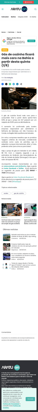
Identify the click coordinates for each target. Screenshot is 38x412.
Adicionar (31, 41)
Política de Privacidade (11, 404)
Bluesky (28, 177)
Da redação (8, 78)
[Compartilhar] (21, 84)
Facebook (21, 177)
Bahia (13, 17)
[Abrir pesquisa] (35, 9)
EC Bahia (33, 17)
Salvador (5, 17)
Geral (19, 32)
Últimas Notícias (10, 2)
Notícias (11, 32)
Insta (15, 177)
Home (3, 32)
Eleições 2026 (23, 17)
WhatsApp (16, 182)
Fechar (30, 399)
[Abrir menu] (2, 9)
